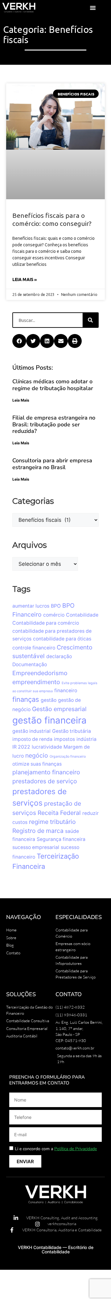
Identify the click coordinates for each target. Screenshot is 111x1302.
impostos (64, 673)
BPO (56, 540)
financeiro (65, 624)
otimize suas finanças (37, 698)
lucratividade (47, 681)
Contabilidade (82, 549)
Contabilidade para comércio (45, 557)
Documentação (29, 598)
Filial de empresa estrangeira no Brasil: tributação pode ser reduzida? (53, 358)
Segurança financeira (61, 773)
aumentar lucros (30, 540)
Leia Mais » (24, 213)
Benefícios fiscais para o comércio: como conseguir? (52, 153)
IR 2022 (21, 681)
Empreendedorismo (40, 606)
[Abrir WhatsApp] (95, 1286)
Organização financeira (68, 690)
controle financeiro (33, 581)
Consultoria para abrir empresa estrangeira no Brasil (52, 397)
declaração (59, 590)
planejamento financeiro (46, 706)
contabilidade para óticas (62, 572)
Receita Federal (59, 746)
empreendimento (36, 615)
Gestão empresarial (59, 642)
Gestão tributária (71, 665)
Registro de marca (38, 764)
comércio (53, 549)
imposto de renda (32, 673)
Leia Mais (20, 334)
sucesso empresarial (35, 781)
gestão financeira (49, 654)
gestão (48, 634)
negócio (36, 689)
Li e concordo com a (56, 1082)
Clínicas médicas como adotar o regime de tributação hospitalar (52, 318)
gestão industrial (31, 665)
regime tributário (52, 755)
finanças (25, 633)
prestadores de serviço (44, 715)
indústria (86, 673)
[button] (92, 7)
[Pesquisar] (90, 254)
